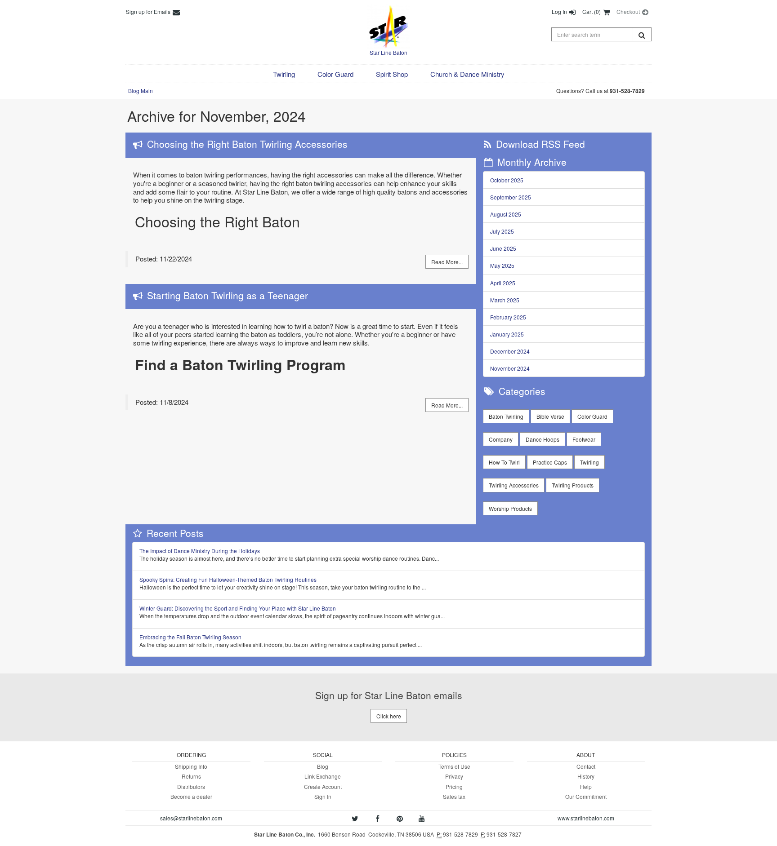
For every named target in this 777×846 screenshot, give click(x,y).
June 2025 (503, 248)
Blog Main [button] (140, 90)
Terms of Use (454, 766)
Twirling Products (573, 485)
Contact (585, 766)
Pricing (454, 786)
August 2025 (505, 214)
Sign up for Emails (149, 11)
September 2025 (510, 197)
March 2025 (504, 300)
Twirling (589, 462)
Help (586, 786)
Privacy (454, 776)
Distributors (191, 786)
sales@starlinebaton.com (191, 818)
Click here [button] (388, 716)
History (585, 776)
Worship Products (510, 508)
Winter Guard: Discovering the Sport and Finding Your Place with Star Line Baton (237, 608)
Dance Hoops (542, 439)
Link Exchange (322, 776)
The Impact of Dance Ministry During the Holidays (199, 550)
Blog (322, 766)
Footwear (583, 439)
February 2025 (508, 317)
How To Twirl (504, 462)
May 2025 (502, 265)
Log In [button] (560, 11)
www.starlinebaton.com (586, 818)
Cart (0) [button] (592, 11)
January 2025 (507, 334)
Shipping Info (191, 766)
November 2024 (510, 368)
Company (501, 439)
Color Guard (592, 416)
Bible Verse (550, 416)
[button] (284, 74)
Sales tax (454, 796)
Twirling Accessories (514, 485)
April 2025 (502, 283)
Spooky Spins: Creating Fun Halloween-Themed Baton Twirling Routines (228, 579)
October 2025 (506, 180)
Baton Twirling (506, 416)
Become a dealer (191, 796)
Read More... (447, 262)
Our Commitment (586, 796)
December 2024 (510, 351)
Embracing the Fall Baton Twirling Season (190, 637)
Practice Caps (550, 462)
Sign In (322, 796)
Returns (191, 776)
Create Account (323, 786)
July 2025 (502, 231)
